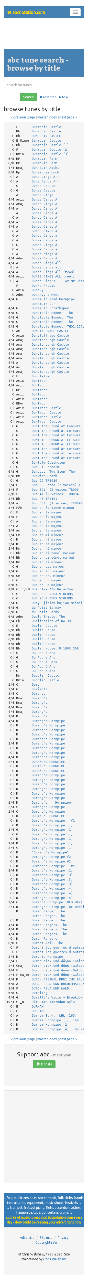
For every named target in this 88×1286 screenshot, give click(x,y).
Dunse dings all (46, 267)
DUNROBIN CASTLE (46, 136)
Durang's (39, 698)
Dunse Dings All (46, 263)
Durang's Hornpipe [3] (52, 875)
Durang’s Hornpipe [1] (52, 834)
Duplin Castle (44, 625)
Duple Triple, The (48, 616)
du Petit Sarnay (46, 607)
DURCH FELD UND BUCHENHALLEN (58, 984)
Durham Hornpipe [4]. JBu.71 (58, 1029)
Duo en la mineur (47, 530)
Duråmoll (39, 689)
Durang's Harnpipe (48, 721)
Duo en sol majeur (48, 566)
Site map (46, 1238)
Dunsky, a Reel (45, 295)
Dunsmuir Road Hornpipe (53, 299)
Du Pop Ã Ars (44, 662)
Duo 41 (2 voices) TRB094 (55, 494)
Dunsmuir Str (43, 304)
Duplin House (43, 630)
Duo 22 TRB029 (44, 480)
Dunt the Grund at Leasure (56, 426)
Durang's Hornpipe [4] (52, 888)
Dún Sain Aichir (46, 168)
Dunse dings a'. (46, 254)
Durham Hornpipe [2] (50, 1024)
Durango (38, 693)
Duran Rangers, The (49, 925)
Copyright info (46, 1242)
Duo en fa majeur (47, 512)
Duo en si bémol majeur (53, 557)
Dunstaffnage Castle (50, 335)
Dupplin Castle (45, 675)
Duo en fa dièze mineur (53, 508)
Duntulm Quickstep (48, 462)
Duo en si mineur (47, 562)
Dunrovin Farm (44, 158)
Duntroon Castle (46, 408)
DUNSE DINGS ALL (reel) (53, 276)
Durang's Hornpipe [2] (52, 870)
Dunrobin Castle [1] (50, 145)
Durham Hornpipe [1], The (55, 1020)
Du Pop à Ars (43, 653)
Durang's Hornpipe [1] (52, 825)
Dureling (39, 993)
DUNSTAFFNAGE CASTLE (50, 331)
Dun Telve (40, 376)
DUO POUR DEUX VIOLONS (52, 594)
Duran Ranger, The (48, 911)
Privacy (63, 1238)
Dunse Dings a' (45, 235)
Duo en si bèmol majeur (53, 553)
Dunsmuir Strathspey (50, 308)
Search (28, 97)
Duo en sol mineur (48, 576)
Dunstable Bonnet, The (52, 313)
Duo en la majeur (47, 521)
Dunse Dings (42, 195)
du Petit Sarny (45, 612)
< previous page (23, 117)
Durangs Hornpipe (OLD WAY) (57, 902)
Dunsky (38, 290)
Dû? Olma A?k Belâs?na (52, 589)
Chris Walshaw (54, 1259)
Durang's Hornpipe (48, 725)
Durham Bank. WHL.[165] (54, 1015)
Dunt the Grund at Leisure (56, 431)
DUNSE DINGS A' (45, 231)
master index (47, 117)
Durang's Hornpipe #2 (51, 857)
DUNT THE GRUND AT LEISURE (56, 440)
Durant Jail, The (47, 943)
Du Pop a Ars (43, 657)
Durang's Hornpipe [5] (52, 898)
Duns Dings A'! (45, 177)
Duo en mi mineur (47, 535)
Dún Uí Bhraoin (45, 467)
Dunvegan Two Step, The (53, 471)
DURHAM (38, 1006)
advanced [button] (49, 96)
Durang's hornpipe (48, 780)
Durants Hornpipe (47, 956)
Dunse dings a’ (45, 240)
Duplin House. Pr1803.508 (55, 648)
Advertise (27, 1238)
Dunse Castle (43, 186)
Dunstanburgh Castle (50, 340)
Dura (36, 684)
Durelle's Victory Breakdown (58, 997)
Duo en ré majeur (47, 539)
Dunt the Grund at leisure (56, 453)
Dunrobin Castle (46, 127)
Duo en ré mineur (47, 548)
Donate (46, 1064)
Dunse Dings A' (45, 199)
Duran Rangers (44, 938)
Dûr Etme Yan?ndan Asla (53, 1002)
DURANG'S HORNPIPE (48, 762)
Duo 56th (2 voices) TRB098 (57, 503)
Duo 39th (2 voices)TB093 (55, 489)
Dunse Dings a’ (45, 249)
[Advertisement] (44, 35)
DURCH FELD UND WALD (50, 988)
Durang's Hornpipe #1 (53, 820)
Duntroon (39, 381)
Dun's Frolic (43, 285)
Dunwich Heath (44, 476)
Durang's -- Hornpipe (51, 802)
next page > (68, 117)
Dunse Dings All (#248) (53, 272)
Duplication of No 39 (51, 621)
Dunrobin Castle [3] (50, 154)
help (65, 96)
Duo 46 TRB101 (44, 498)
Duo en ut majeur (47, 580)
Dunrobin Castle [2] (50, 149)
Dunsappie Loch (45, 172)
